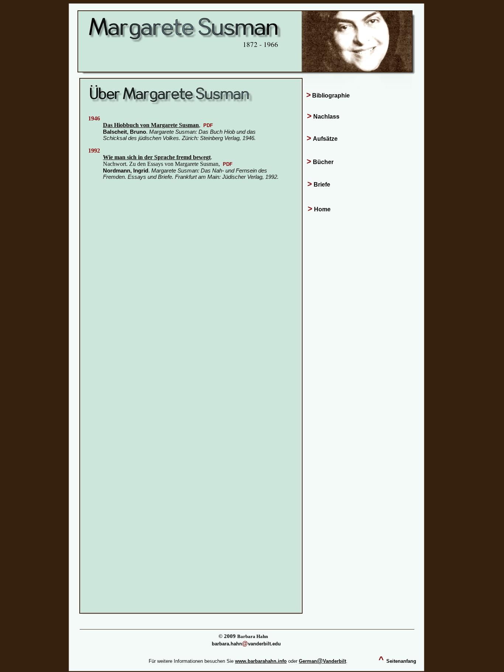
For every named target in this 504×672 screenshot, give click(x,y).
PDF (208, 125)
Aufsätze (325, 139)
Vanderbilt (334, 661)
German (308, 661)
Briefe (322, 184)
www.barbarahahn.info (261, 661)
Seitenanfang (401, 661)
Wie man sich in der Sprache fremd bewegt (157, 157)
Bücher (323, 162)
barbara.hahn (227, 644)
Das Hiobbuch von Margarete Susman (151, 125)
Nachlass (326, 116)
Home (322, 209)
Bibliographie (331, 95)
